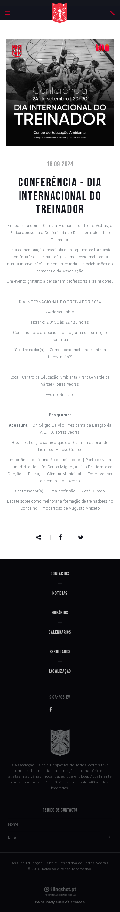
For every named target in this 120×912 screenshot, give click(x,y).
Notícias (60, 593)
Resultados (60, 651)
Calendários (60, 632)
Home (60, 13)
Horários (60, 612)
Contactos (60, 573)
